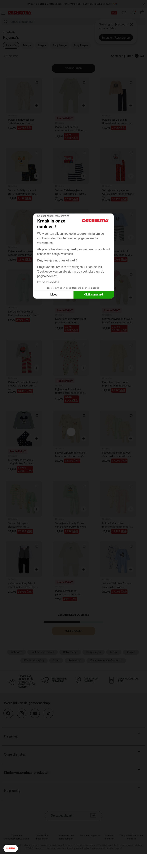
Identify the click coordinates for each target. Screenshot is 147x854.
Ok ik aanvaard (93, 294)
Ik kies (53, 294)
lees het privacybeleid (48, 282)
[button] (10, 848)
